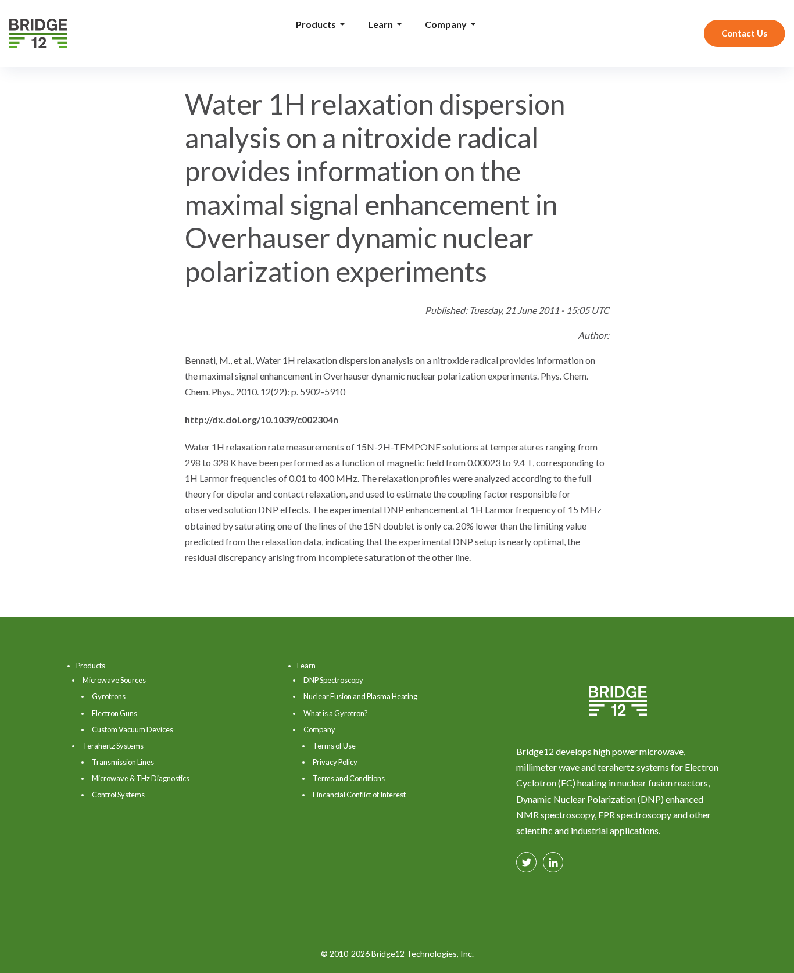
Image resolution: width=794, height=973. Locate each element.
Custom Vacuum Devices (132, 729)
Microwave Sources (114, 680)
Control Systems (118, 794)
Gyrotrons (109, 696)
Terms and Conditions (349, 778)
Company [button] (446, 24)
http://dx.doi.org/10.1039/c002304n (261, 419)
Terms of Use (334, 745)
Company (319, 729)
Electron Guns (114, 713)
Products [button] (317, 24)
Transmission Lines (123, 762)
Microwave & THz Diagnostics (140, 778)
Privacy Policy (335, 762)
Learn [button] (381, 24)
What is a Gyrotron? (335, 713)
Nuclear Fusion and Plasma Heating (360, 696)
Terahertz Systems (113, 745)
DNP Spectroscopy (333, 680)
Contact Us (744, 33)
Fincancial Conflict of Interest (359, 794)
